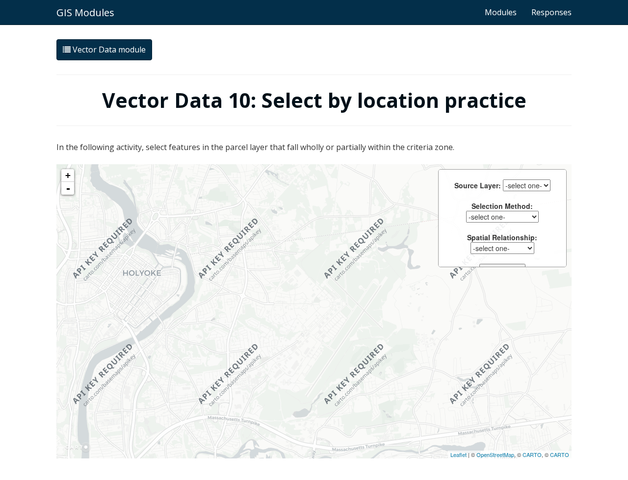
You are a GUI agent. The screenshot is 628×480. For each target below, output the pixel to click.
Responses (551, 12)
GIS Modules (85, 12)
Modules (501, 12)
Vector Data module (108, 49)
